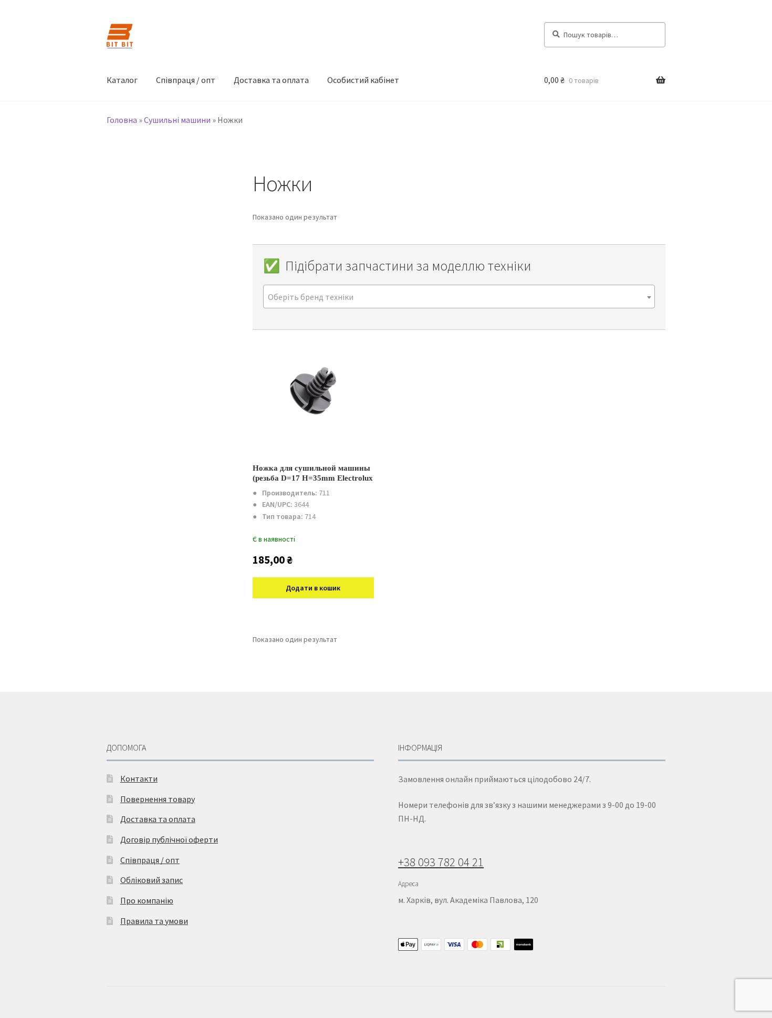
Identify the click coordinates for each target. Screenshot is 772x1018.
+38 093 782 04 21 (441, 862)
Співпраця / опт (185, 80)
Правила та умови (154, 921)
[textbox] (459, 297)
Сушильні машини (177, 120)
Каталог (122, 80)
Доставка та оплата (271, 80)
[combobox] (459, 296)
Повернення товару (157, 799)
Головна (122, 120)
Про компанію (146, 900)
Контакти (139, 778)
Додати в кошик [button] (313, 588)
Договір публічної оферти (169, 839)
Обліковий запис (151, 880)
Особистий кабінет (363, 80)
